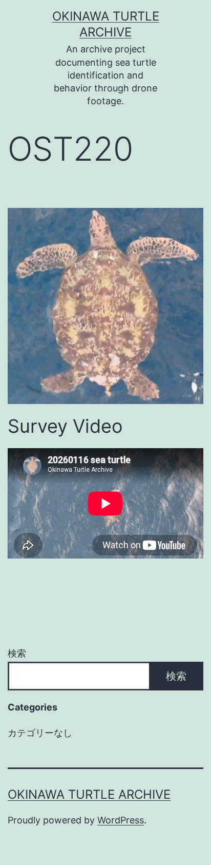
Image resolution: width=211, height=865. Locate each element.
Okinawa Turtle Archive (89, 794)
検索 (17, 653)
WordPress (120, 820)
